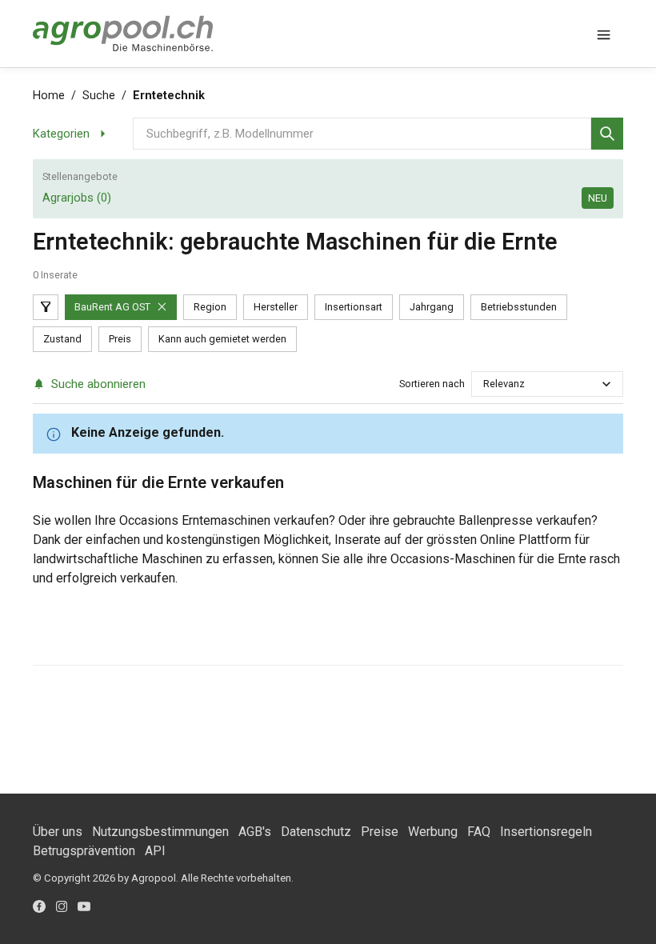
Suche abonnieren (98, 384)
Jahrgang (432, 307)
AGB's (254, 831)
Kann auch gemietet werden (222, 339)
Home (49, 95)
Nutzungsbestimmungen (160, 831)
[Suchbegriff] (607, 134)
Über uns (57, 831)
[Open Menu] (604, 33)
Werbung (433, 831)
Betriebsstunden (519, 307)
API (155, 850)
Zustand (62, 339)
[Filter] (45, 307)
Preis (120, 339)
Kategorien (61, 133)
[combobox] (484, 383)
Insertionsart (353, 307)
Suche (98, 95)
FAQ (478, 831)
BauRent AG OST (112, 307)
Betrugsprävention (84, 850)
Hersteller (276, 307)
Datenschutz (316, 831)
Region (210, 307)
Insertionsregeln (546, 831)
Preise (379, 831)
